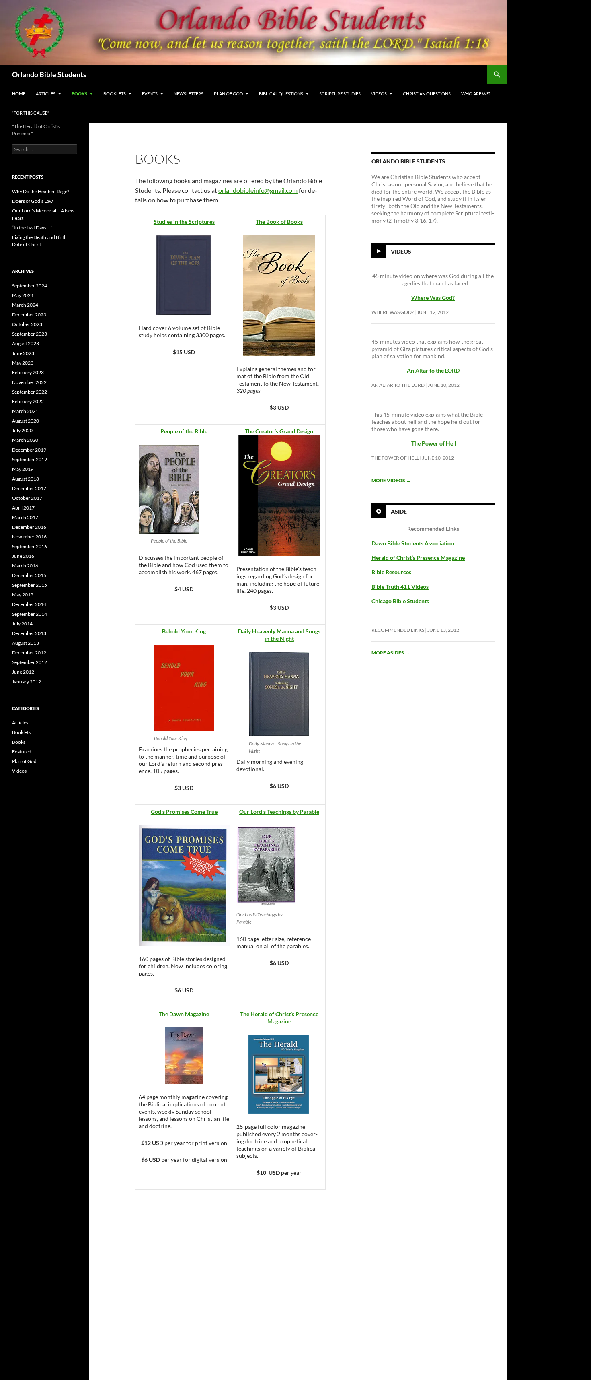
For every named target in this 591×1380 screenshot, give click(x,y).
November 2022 (29, 382)
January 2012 (26, 682)
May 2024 (22, 295)
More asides (390, 653)
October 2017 (27, 498)
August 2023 (25, 343)
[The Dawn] (184, 1054)
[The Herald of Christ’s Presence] (309, 1073)
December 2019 (29, 450)
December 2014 (29, 604)
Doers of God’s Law (32, 201)
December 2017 (29, 488)
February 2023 (28, 372)
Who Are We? (475, 93)
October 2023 (27, 324)
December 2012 (29, 653)
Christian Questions (427, 93)
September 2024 (29, 286)
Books (79, 93)
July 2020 (22, 430)
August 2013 (25, 643)
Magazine (279, 1018)
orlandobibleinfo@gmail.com (258, 190)
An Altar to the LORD (398, 385)
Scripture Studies (340, 93)
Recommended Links (397, 630)
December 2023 (29, 314)
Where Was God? (392, 312)
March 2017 (25, 517)
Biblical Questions (281, 93)
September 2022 (29, 392)
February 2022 (28, 401)
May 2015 (22, 595)
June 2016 (23, 556)
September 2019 (29, 459)
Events (150, 93)
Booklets (114, 93)
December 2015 (29, 575)
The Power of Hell (433, 443)
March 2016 (25, 566)
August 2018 (25, 479)
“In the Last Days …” (32, 228)
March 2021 (25, 411)
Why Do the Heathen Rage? (40, 191)
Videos (379, 93)
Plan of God (228, 93)
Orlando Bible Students (49, 74)
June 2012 (23, 672)
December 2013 (29, 633)
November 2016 (29, 537)
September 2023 (29, 334)
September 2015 (29, 585)
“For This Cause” (30, 113)
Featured (21, 752)
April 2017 (23, 508)
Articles (45, 93)
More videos (391, 480)
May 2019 (22, 469)
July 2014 (22, 624)
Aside (399, 511)
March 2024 (25, 305)
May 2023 (22, 363)
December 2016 (29, 527)
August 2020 (25, 421)
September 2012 (29, 662)
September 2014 (29, 614)
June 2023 (23, 353)
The (184, 1014)
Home (18, 93)
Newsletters (188, 93)
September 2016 (29, 546)
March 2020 (25, 440)
